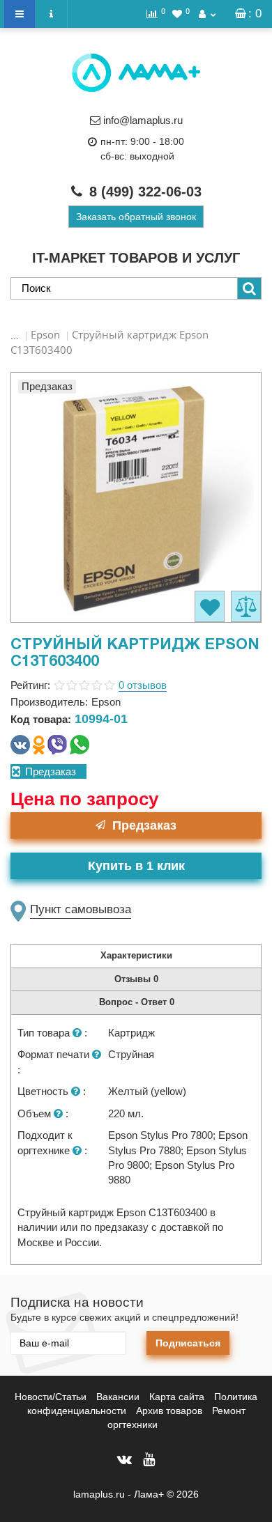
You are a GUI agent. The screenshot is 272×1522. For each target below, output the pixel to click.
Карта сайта (176, 1396)
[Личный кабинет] (207, 14)
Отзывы (136, 979)
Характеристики (136, 955)
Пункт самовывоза (80, 909)
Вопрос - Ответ (136, 1002)
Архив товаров (169, 1410)
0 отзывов (143, 685)
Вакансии (117, 1396)
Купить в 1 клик (136, 866)
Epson (45, 334)
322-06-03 (145, 192)
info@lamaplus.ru (143, 120)
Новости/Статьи (50, 1396)
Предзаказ (144, 825)
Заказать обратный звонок (136, 216)
